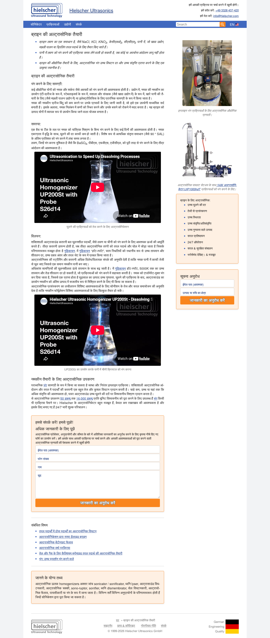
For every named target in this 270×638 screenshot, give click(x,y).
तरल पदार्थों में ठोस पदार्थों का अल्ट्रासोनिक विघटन (67, 531)
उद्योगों (67, 24)
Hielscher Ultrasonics (91, 10)
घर (117, 620)
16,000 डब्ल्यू (84, 398)
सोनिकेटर (36, 24)
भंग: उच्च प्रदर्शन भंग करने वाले (56, 558)
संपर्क (79, 24)
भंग (45, 385)
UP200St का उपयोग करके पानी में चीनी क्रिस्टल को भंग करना (97, 369)
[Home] (46, 9)
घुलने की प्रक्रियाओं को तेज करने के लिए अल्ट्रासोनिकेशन (98, 227)
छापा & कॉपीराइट (126, 625)
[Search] (223, 24)
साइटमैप (108, 625)
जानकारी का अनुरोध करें (207, 300)
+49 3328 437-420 (227, 10)
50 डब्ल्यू (65, 398)
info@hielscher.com (226, 16)
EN (232, 24)
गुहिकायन (69, 250)
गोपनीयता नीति (148, 625)
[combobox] (198, 24)
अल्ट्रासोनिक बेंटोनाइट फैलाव (56, 542)
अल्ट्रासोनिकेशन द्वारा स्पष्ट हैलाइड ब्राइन (63, 536)
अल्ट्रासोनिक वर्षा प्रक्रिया (54, 547)
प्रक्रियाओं (52, 24)
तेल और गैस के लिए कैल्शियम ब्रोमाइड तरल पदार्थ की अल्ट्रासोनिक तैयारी (80, 553)
